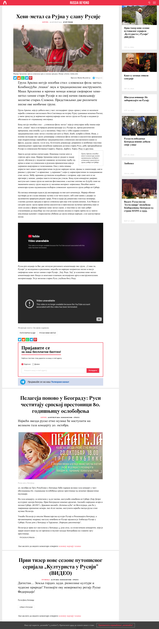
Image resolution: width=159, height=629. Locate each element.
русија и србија (27, 538)
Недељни (27, 364)
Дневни (37, 364)
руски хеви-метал (47, 333)
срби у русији (26, 607)
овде (72, 625)
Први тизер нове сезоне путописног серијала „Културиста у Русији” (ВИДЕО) (136, 33)
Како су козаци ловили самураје (136, 77)
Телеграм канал (60, 381)
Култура (45, 22)
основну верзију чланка (70, 546)
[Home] (4, 3)
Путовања (46, 580)
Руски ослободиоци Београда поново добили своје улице (137, 142)
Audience (129, 163)
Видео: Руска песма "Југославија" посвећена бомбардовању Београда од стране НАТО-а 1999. (138, 206)
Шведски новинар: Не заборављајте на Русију (136, 99)
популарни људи (27, 333)
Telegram (98, 78)
